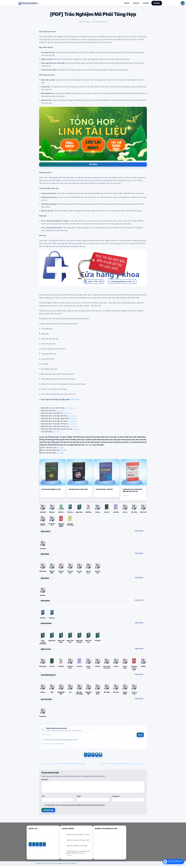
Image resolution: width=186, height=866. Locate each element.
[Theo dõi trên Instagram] (33, 844)
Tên (43, 796)
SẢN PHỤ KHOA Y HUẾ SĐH (104, 489)
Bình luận (45, 779)
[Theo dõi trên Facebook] (30, 844)
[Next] (146, 479)
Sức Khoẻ (146, 3)
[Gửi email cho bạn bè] (93, 755)
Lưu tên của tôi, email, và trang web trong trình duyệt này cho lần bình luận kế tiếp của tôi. (75, 805)
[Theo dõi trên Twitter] (37, 844)
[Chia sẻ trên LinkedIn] (100, 755)
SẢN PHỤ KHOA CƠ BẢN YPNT (78, 489)
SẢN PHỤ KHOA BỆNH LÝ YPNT (51, 489)
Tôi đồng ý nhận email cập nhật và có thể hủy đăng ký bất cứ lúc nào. (61, 739)
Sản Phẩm (157, 3)
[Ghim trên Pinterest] (97, 755)
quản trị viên (102, 21)
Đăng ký (140, 734)
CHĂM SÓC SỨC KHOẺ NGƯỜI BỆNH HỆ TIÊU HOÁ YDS (132, 490)
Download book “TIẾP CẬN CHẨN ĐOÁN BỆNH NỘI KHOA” (64, 764)
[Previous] (40, 479)
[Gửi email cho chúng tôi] (40, 844)
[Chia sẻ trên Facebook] (85, 755)
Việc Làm (136, 3)
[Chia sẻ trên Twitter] (89, 755)
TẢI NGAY (75, 399)
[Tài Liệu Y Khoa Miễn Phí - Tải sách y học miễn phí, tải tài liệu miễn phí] (41, 3)
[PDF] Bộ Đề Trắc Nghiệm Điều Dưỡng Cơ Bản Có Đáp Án (122, 764)
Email (79, 796)
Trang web (115, 796)
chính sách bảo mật (59, 743)
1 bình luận (71, 855)
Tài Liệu (126, 3)
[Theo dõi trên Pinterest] (44, 844)
